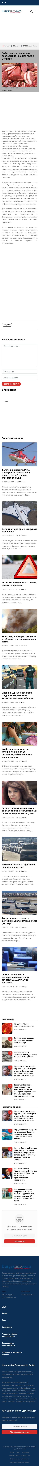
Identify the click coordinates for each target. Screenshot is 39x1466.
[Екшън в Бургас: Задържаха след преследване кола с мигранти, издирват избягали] (19, 677)
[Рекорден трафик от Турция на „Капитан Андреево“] (19, 849)
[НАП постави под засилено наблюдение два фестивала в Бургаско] (7, 1056)
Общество (24, 88)
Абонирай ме (20, 1241)
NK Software (22, 1449)
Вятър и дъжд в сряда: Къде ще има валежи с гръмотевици (24, 1040)
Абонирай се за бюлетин (19, 1432)
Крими (22, 702)
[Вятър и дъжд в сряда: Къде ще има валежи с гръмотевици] (7, 1042)
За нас (4, 1313)
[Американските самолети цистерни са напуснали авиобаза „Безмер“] (19, 903)
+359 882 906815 (27, 1295)
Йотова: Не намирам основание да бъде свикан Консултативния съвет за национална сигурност (19, 811)
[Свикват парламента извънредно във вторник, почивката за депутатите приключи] (19, 959)
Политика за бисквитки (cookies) (19, 1462)
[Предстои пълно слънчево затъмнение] (7, 1028)
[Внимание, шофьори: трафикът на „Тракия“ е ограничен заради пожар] (19, 621)
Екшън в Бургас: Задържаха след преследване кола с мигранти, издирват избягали (17, 695)
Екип (4, 1320)
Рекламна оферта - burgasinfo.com (19, 1455)
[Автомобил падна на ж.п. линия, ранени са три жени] (19, 567)
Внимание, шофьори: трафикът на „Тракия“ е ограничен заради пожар (19, 639)
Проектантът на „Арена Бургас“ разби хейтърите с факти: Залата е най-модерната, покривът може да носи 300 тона (25, 1071)
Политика (24, 535)
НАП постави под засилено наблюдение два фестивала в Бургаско (25, 1054)
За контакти (7, 1327)
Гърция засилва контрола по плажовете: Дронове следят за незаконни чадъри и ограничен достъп (25, 1134)
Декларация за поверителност (19, 1459)
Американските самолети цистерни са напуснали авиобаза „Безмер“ (19, 921)
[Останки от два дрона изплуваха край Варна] (19, 513)
